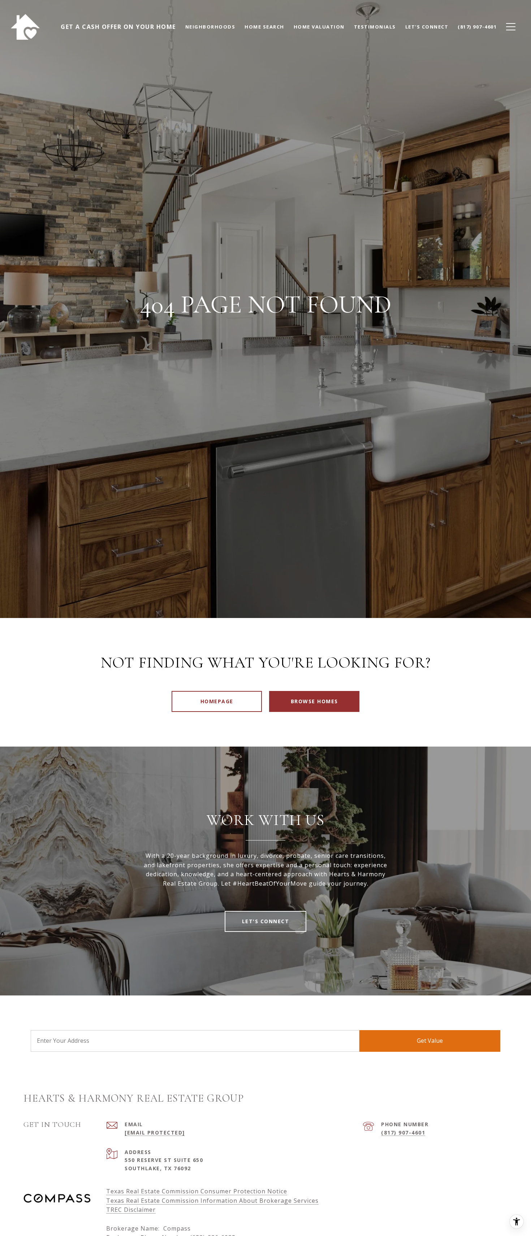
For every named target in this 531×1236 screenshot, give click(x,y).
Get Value (430, 1041)
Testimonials (375, 26)
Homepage (216, 701)
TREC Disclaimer (131, 1210)
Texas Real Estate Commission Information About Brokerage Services (212, 1201)
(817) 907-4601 (403, 1132)
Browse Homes (314, 701)
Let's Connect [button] (265, 921)
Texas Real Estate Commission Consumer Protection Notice (196, 1191)
